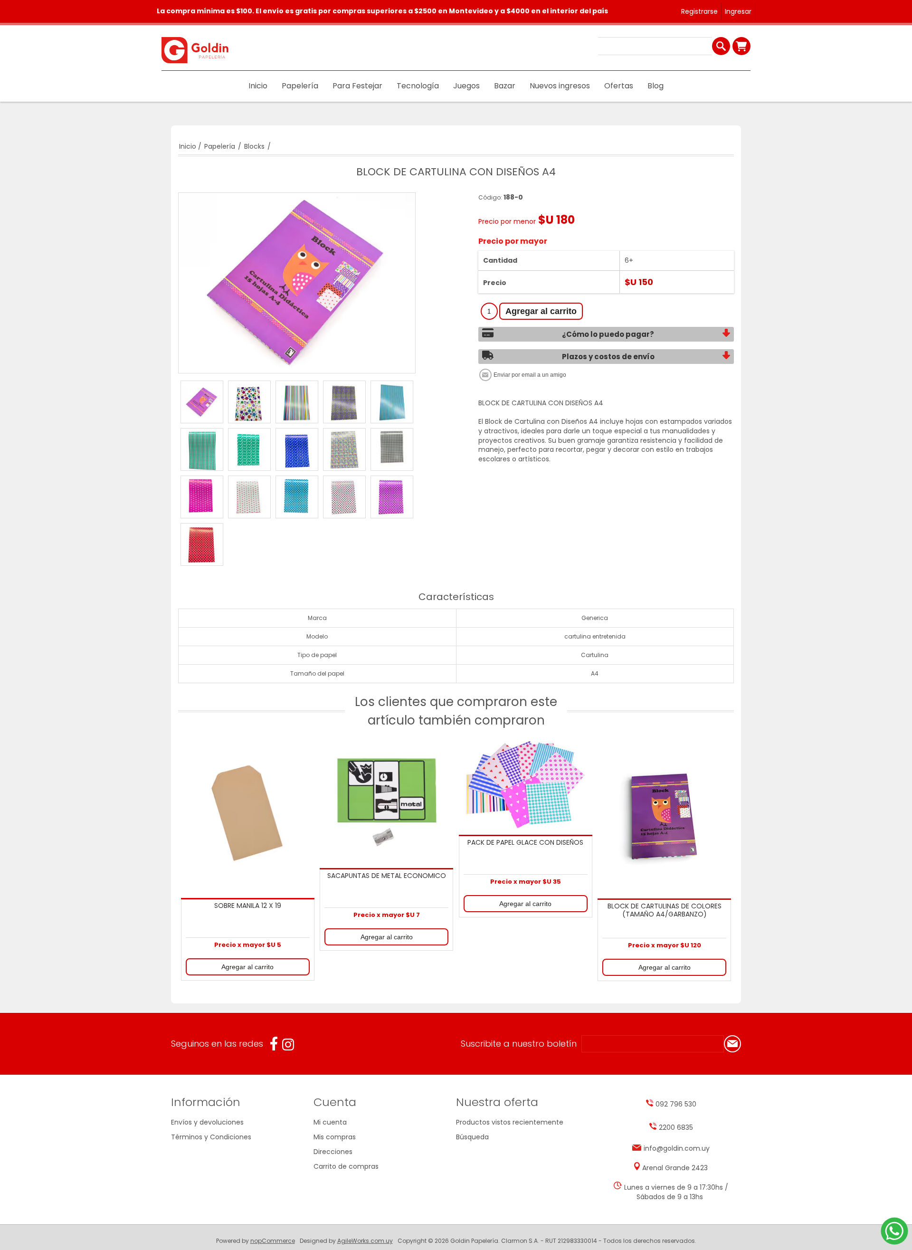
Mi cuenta (330, 1122)
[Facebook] (273, 1043)
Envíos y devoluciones (207, 1122)
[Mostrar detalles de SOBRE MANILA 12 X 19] (247, 816)
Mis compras (335, 1137)
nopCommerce (272, 1241)
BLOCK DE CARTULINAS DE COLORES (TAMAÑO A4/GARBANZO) (665, 910)
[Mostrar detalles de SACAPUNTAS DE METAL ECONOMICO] (386, 801)
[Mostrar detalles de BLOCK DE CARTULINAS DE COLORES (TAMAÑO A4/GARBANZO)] (664, 816)
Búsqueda (472, 1137)
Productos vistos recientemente (509, 1122)
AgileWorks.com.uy (365, 1241)
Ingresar (738, 11)
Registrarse (699, 11)
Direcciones (333, 1151)
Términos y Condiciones (211, 1137)
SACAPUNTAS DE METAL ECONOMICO (386, 876)
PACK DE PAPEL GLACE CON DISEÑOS (525, 843)
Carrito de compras (741, 46)
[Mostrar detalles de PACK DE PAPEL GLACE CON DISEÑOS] (525, 785)
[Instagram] (288, 1044)
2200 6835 (676, 1127)
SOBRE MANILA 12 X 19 (247, 906)
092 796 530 (676, 1104)
